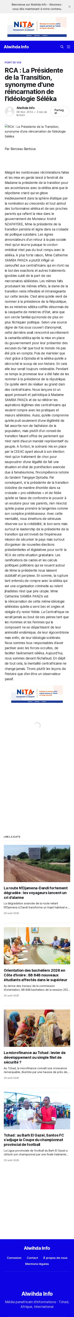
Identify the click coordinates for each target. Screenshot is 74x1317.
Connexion (14, 1258)
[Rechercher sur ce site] (62, 47)
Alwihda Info (16, 47)
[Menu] (68, 47)
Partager (59, 111)
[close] (69, 7)
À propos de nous (55, 1258)
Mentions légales (37, 1264)
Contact (32, 1258)
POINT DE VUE (13, 62)
